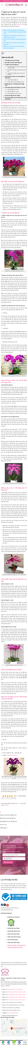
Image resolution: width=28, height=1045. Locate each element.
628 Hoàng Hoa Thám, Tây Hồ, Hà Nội (16, 994)
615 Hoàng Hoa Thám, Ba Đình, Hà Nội (16, 997)
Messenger (19, 1044)
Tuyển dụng (3, 827)
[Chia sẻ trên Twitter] (7, 798)
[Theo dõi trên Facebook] (2, 905)
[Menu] (2, 5)
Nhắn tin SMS (25, 1044)
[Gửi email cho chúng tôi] (5, 905)
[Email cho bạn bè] (10, 798)
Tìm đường (3, 1044)
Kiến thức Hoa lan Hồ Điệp (6, 818)
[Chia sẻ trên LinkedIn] (15, 798)
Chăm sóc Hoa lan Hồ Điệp (7, 815)
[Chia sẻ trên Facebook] (5, 798)
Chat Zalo (8, 1044)
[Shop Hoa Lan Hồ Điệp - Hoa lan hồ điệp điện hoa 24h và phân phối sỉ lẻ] (14, 4)
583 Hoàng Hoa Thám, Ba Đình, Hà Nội (16, 992)
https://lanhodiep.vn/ (12, 755)
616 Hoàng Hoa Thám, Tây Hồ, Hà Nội (16, 999)
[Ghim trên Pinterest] (12, 798)
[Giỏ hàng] (26, 4)
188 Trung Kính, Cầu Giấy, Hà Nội (15, 989)
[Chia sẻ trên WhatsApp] (2, 798)
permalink (6, 805)
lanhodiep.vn (19, 24)
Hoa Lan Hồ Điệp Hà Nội (12, 1012)
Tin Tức (3, 10)
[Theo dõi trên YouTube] (7, 905)
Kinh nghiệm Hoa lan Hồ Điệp (7, 821)
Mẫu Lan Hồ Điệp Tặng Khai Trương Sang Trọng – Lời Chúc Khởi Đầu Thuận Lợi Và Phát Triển (14, 32)
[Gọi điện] (14, 1042)
